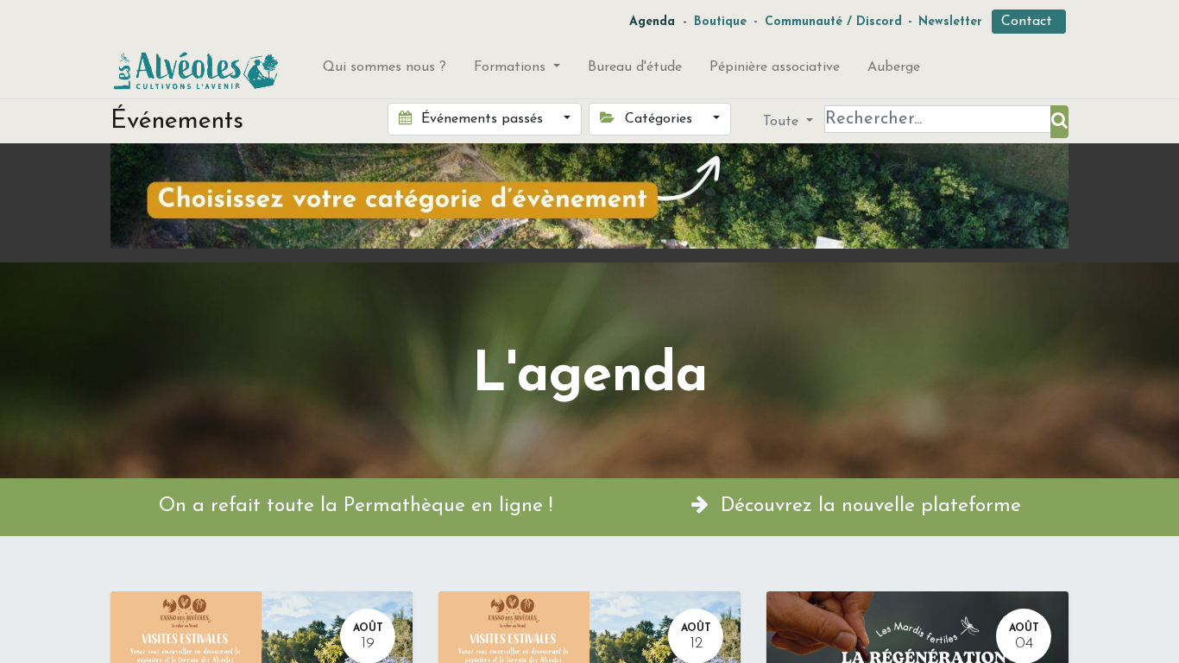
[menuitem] (384, 70)
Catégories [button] (659, 119)
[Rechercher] (1059, 121)
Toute (783, 122)
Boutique (720, 22)
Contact (1029, 21)
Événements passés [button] (482, 119)
